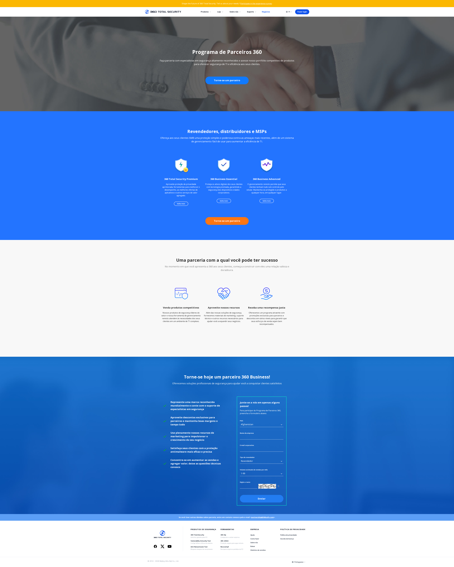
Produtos (205, 12)
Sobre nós (234, 12)
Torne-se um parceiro (227, 80)
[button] (281, 424)
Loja (219, 12)
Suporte (250, 12)
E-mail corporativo (247, 445)
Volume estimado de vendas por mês (254, 470)
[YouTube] (169, 547)
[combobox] (261, 424)
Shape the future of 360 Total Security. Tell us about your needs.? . (227, 3)
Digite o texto (245, 482)
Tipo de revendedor (247, 457)
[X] (162, 547)
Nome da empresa (247, 433)
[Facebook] (155, 547)
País (241, 421)
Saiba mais (181, 204)
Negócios (266, 12)
